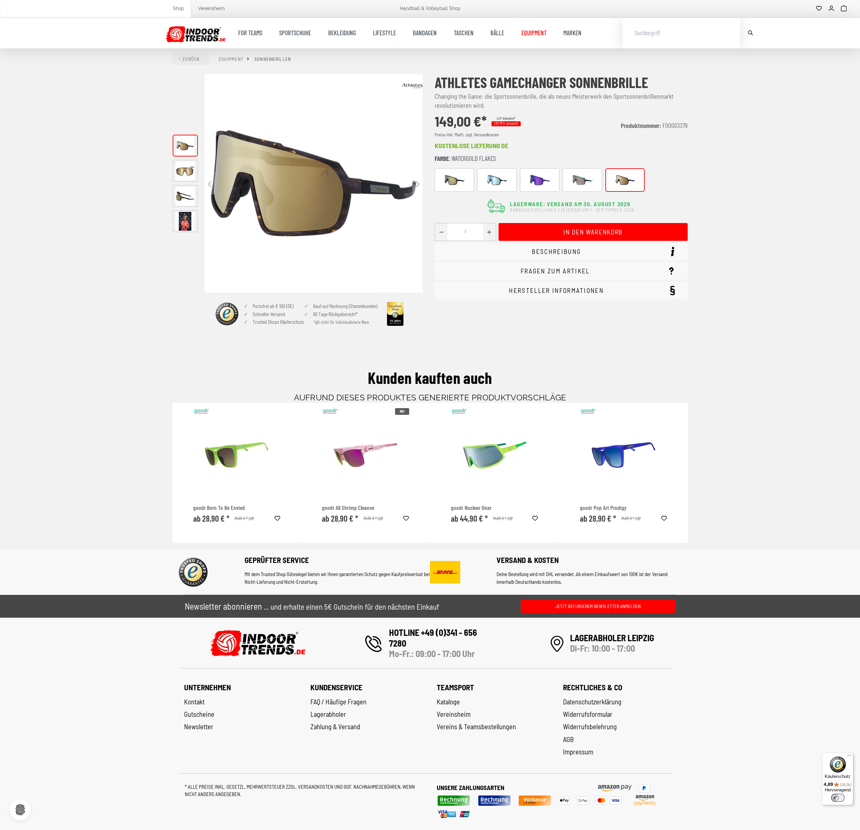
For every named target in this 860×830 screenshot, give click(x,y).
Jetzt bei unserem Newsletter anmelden (598, 606)
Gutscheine (199, 714)
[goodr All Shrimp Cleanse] (365, 455)
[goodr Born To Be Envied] (237, 455)
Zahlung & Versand (335, 727)
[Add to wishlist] (277, 517)
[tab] (561, 251)
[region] (298, 183)
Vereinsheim (211, 8)
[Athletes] (412, 86)
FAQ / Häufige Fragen (338, 702)
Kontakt (194, 702)
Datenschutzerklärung (592, 702)
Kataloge (448, 702)
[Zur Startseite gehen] (196, 33)
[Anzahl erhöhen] (489, 232)
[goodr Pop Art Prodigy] (623, 455)
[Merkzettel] (819, 8)
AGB (568, 739)
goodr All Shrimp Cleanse (348, 508)
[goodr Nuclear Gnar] (494, 455)
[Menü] (849, 757)
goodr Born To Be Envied (219, 508)
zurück (191, 59)
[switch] (838, 798)
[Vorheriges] (210, 183)
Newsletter (198, 727)
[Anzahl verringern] (441, 232)
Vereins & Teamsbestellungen (476, 727)
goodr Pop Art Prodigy (603, 508)
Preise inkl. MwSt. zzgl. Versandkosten (467, 134)
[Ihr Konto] (831, 8)
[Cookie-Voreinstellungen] (20, 810)
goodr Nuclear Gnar (471, 508)
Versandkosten (316, 787)
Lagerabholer (328, 714)
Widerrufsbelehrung (590, 727)
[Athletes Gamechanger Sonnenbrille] (313, 183)
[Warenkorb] (844, 8)
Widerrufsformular (587, 714)
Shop (178, 8)
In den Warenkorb (592, 232)
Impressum (578, 752)
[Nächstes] (418, 183)
